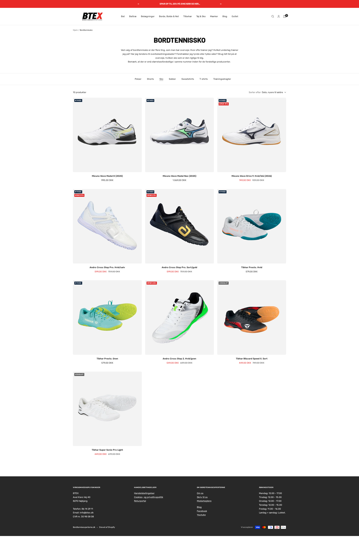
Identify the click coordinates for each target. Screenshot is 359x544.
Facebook (202, 511)
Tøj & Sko (201, 16)
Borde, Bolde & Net (169, 16)
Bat (123, 16)
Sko (161, 79)
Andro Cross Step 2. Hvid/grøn (179, 358)
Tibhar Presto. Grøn (107, 358)
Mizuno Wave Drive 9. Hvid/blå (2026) (252, 176)
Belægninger (148, 16)
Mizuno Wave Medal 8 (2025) (107, 176)
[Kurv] (284, 16)
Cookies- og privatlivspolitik (148, 497)
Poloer (138, 79)
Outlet (235, 16)
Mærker (214, 16)
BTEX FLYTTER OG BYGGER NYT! (180, 4)
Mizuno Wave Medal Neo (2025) (179, 176)
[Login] (278, 16)
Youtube (201, 515)
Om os (200, 493)
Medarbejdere (204, 501)
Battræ (132, 16)
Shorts (150, 79)
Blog (224, 16)
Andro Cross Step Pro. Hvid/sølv (107, 267)
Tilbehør (187, 16)
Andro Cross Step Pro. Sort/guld (179, 267)
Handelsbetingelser (144, 493)
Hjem (75, 30)
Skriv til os (202, 497)
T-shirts (204, 79)
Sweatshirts (187, 79)
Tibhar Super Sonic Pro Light (107, 450)
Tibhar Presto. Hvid (251, 267)
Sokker (172, 79)
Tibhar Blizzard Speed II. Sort (251, 358)
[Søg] (272, 16)
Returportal (140, 501)
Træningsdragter (222, 79)
